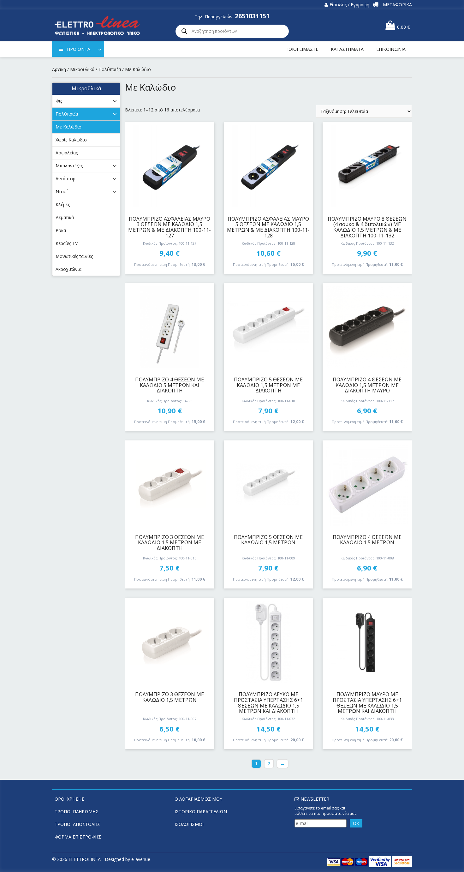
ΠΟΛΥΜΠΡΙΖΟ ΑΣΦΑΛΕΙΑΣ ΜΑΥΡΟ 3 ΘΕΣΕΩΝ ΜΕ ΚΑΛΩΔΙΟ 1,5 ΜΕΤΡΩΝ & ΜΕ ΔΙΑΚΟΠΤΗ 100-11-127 (169, 227)
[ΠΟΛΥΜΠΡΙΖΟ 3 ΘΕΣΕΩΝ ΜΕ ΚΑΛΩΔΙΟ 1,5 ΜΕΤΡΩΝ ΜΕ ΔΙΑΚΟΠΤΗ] (169, 485)
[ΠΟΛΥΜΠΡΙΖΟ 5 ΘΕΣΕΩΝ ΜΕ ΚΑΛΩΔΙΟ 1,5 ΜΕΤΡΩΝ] (268, 485)
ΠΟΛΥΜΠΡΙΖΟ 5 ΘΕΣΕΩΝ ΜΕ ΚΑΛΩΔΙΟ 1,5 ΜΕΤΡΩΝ (268, 540)
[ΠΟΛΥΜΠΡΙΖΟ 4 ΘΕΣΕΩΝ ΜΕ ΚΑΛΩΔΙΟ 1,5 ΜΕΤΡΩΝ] (367, 485)
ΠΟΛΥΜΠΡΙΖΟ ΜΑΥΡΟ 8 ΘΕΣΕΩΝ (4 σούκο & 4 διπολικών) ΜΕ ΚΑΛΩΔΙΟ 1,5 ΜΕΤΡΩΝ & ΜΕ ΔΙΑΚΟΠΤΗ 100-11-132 (367, 227)
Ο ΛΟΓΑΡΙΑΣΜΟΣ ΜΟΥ (198, 799)
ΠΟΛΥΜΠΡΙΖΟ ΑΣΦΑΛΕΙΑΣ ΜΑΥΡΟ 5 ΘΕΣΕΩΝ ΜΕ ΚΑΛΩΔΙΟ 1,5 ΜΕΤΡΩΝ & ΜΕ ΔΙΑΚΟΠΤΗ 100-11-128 (268, 227)
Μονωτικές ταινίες (74, 256)
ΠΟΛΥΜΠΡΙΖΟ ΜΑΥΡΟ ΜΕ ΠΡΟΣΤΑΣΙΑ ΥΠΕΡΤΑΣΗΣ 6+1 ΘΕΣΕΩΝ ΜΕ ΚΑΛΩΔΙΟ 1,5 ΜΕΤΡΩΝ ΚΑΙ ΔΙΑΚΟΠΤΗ (367, 702)
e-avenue (140, 859)
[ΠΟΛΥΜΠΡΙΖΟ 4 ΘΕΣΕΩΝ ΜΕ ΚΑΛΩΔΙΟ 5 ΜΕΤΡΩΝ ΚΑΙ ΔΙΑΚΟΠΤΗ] (169, 327)
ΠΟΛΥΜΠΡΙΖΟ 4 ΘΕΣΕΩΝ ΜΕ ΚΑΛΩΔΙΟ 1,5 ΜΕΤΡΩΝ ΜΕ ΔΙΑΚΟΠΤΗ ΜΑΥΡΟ (367, 385)
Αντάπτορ (65, 179)
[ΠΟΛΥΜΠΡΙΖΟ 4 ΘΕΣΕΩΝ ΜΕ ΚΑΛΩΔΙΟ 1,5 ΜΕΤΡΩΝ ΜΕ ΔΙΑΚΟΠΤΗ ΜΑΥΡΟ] (367, 327)
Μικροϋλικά (82, 69)
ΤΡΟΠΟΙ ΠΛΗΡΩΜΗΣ (76, 812)
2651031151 (252, 16)
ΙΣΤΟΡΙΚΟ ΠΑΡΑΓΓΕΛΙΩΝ (201, 812)
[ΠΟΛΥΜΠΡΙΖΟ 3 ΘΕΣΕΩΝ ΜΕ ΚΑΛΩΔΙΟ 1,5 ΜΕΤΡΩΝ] (169, 642)
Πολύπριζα (109, 69)
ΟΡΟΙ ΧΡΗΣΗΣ (69, 799)
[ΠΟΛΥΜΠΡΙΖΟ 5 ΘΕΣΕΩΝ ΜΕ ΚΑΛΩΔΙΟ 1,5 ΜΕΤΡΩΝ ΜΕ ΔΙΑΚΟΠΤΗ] (268, 327)
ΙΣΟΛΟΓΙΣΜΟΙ (189, 824)
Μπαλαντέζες (69, 166)
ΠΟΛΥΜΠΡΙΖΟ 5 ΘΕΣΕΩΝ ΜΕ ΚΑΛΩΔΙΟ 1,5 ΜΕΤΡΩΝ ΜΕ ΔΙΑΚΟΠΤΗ (268, 385)
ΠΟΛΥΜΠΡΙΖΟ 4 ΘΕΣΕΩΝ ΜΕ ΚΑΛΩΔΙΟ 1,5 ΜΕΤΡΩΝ (367, 540)
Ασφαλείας (67, 153)
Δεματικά (65, 217)
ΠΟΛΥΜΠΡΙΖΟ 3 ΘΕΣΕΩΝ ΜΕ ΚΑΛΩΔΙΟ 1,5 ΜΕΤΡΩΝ (169, 697)
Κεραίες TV (67, 243)
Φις (59, 101)
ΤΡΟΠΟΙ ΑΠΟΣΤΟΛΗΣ (77, 824)
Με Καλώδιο (68, 127)
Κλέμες (63, 204)
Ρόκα (61, 230)
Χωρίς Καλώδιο (71, 140)
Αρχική (59, 69)
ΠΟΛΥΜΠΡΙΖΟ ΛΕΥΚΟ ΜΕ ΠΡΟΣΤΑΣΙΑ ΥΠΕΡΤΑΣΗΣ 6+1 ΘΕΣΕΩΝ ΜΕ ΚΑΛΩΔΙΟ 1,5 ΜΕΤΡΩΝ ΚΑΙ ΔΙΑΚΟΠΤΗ (268, 702)
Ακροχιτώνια (68, 269)
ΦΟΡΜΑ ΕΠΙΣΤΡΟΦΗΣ (78, 837)
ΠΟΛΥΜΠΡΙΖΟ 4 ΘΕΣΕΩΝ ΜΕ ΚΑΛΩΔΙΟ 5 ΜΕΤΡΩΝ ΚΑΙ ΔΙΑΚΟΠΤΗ (169, 385)
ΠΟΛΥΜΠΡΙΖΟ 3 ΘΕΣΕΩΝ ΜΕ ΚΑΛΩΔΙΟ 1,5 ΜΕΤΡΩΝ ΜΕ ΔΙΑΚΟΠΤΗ (169, 543)
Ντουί (62, 191)
